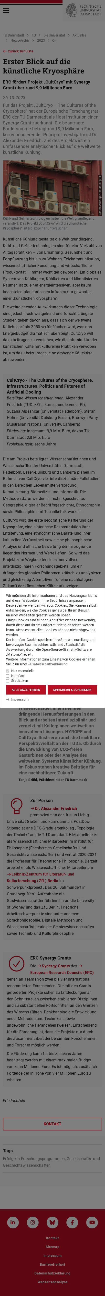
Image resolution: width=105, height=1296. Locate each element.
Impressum (20, 699)
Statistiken (19, 681)
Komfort (17, 676)
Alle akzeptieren (26, 690)
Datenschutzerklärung (49, 664)
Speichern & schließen (72, 690)
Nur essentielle (22, 671)
